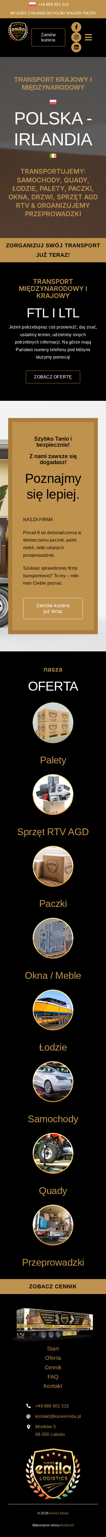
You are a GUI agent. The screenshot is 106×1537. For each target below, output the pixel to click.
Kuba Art (67, 1525)
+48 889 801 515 (53, 4)
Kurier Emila (58, 1513)
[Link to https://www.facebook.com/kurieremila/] (76, 27)
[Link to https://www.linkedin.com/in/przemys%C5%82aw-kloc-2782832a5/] (76, 47)
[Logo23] (18, 24)
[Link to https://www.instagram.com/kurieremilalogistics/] (76, 37)
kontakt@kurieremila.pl (58, 1416)
